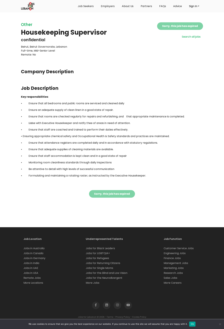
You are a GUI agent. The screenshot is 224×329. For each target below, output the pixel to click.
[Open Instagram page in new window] (117, 305)
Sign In (193, 6)
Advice (177, 6)
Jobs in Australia (33, 248)
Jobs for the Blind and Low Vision (106, 273)
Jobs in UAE (30, 268)
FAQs (162, 6)
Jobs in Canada (33, 253)
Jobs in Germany (34, 258)
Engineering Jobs (175, 253)
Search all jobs (191, 37)
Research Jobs (173, 273)
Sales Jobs (170, 278)
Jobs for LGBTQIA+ (98, 253)
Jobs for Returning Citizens (103, 263)
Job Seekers (86, 6)
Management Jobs (176, 263)
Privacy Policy (122, 317)
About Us (127, 6)
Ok (192, 324)
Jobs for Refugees (97, 258)
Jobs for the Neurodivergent (104, 278)
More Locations (33, 283)
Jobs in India (31, 263)
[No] (220, 324)
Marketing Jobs (174, 268)
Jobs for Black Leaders (100, 248)
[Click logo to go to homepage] (27, 6)
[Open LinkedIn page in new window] (106, 305)
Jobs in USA (30, 273)
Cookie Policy (139, 317)
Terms (110, 317)
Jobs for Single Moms (99, 268)
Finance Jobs (172, 258)
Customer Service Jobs (179, 248)
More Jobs (92, 283)
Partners (146, 6)
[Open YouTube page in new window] (128, 305)
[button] (212, 317)
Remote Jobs (32, 278)
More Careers (173, 283)
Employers (108, 6)
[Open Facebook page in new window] (96, 305)
